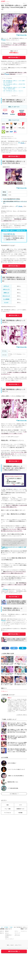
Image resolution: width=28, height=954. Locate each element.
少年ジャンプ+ (6, 289)
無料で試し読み (21, 114)
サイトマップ (17, 933)
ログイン (16, 931)
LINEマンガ (6, 292)
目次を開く (14, 95)
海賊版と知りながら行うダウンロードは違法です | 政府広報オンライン (13, 547)
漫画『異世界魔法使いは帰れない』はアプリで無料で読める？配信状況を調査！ (14, 88)
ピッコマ (6, 302)
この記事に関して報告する (21, 714)
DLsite (4, 40)
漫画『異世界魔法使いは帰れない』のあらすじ (13, 90)
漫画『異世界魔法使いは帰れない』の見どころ (13, 92)
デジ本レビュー (4, 691)
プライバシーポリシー (9, 938)
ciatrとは (6, 933)
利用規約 (7, 937)
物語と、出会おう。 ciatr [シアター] (14, 945)
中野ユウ (9, 697)
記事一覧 (2, 931)
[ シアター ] (7, 1)
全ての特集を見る (13, 793)
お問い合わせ (17, 935)
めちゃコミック (6, 296)
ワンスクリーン (24, 931)
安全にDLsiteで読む (13, 596)
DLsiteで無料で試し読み (9, 234)
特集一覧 (2, 933)
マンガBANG (6, 299)
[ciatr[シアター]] (3, 1)
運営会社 (7, 931)
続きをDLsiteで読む (13, 384)
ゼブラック (6, 286)
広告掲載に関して (8, 935)
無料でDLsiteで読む (22, 35)
